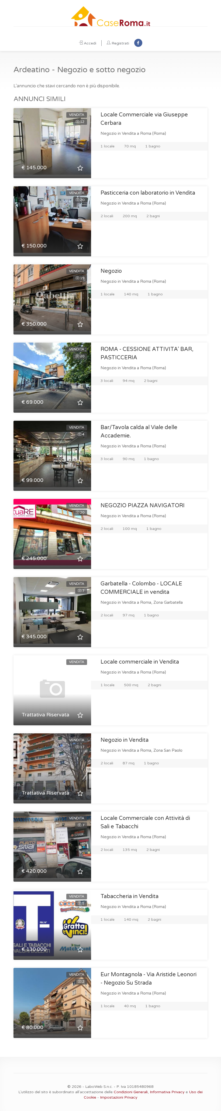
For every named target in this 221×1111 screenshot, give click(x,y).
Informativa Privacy (167, 1092)
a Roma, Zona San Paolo (159, 750)
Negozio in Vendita (125, 740)
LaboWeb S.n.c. (99, 1086)
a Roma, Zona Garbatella (160, 602)
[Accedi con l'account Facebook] (138, 43)
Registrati (120, 43)
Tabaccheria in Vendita (129, 896)
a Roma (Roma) (151, 133)
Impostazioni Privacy (118, 1097)
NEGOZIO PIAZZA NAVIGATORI (143, 505)
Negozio (111, 271)
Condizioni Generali (131, 1092)
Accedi (90, 43)
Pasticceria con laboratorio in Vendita (148, 193)
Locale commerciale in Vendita (140, 662)
